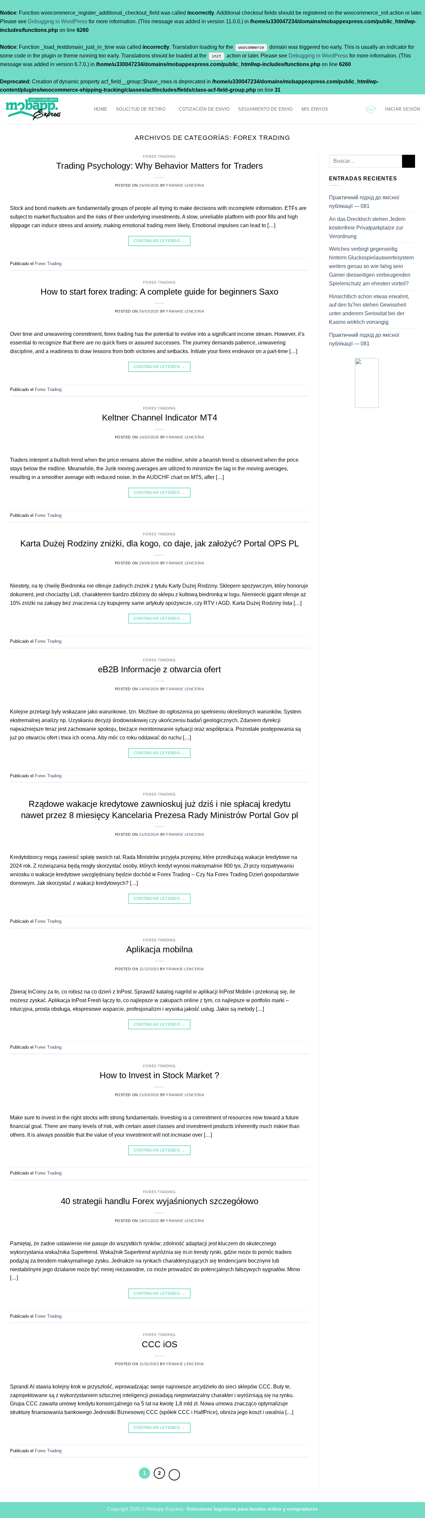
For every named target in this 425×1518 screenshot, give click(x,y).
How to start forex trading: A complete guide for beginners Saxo (159, 291)
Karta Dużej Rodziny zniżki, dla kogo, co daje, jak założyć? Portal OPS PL (159, 543)
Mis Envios (314, 109)
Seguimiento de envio (265, 109)
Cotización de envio (204, 109)
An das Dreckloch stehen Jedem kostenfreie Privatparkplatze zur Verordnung (367, 227)
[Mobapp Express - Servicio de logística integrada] (44, 109)
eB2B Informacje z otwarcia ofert (159, 669)
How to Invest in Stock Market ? (159, 1075)
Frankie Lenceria (185, 185)
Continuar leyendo (159, 240)
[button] (371, 109)
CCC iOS (159, 1344)
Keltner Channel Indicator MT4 (159, 417)
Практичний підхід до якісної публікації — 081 (364, 201)
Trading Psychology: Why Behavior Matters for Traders (159, 165)
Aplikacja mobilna (159, 949)
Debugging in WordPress (57, 21)
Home (100, 109)
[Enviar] (408, 161)
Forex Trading (159, 156)
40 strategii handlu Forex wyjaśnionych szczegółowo (159, 1201)
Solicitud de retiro (140, 109)
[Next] (174, 1474)
